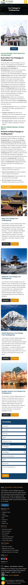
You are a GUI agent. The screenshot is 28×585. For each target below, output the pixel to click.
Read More (6, 244)
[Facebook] (2, 559)
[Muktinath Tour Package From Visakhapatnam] (14, 261)
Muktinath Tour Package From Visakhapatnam (11, 277)
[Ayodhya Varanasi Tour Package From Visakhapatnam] (14, 376)
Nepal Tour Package (7, 546)
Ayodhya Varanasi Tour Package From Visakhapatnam (13, 392)
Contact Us (5, 519)
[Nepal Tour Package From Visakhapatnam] (14, 203)
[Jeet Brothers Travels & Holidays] (7, 2)
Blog (3, 518)
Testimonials (5, 516)
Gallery (3, 514)
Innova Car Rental (6, 531)
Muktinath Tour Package (8, 548)
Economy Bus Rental (7, 538)
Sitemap (4, 521)
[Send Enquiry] (1, 581)
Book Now (14, 244)
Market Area (5, 523)
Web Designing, (19, 582)
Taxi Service (5, 535)
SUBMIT (5, 475)
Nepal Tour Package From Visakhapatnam (10, 219)
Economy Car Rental (7, 529)
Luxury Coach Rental (7, 540)
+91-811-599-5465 (14, 575)
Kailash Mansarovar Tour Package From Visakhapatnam (12, 334)
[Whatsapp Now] (3, 579)
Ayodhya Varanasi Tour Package (10, 552)
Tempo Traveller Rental (7, 537)
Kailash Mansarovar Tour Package (10, 550)
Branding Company (17, 583)
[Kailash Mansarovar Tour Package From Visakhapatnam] (14, 318)
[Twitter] (4, 559)
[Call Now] (3, 574)
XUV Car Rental (6, 533)
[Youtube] (6, 559)
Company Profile (6, 512)
